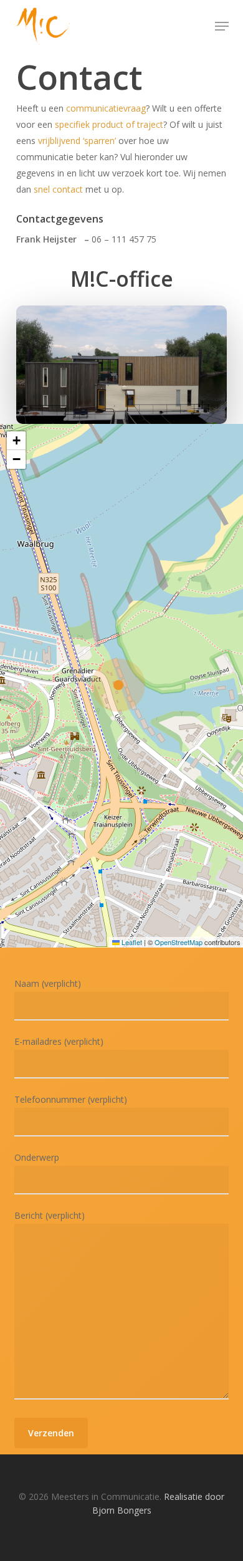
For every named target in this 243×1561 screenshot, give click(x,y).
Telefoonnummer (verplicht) (70, 1099)
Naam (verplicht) (47, 983)
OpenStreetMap (178, 942)
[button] (222, 26)
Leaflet (131, 942)
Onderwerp (36, 1157)
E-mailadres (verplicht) (58, 1041)
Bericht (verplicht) (49, 1215)
